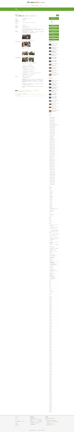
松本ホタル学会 (51, 267)
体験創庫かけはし (52, 275)
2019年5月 (50, 380)
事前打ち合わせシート (53, 21)
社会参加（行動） (52, 214)
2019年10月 (50, 374)
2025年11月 (50, 307)
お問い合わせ (17, 424)
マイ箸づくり (19, 95)
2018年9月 (50, 386)
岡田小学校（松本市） (52, 139)
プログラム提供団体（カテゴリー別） (19, 421)
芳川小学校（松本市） (52, 154)
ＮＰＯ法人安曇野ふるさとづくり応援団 (54, 232)
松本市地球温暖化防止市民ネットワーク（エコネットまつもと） (24, 91)
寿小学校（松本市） (52, 138)
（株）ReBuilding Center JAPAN (54, 227)
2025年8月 (50, 311)
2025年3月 (50, 317)
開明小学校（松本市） (52, 163)
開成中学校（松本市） (52, 165)
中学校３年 (51, 193)
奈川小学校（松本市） (52, 133)
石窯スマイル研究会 (52, 254)
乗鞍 (50, 287)
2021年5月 (50, 359)
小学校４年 (51, 202)
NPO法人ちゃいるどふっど (53, 235)
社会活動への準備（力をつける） (30, 90)
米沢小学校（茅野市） (52, 166)
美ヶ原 (50, 288)
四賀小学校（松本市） (52, 123)
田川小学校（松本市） (52, 178)
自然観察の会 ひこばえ (53, 249)
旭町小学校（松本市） (52, 144)
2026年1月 (50, 304)
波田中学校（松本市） (52, 169)
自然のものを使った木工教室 (55, 110)
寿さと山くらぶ (51, 272)
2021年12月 (50, 350)
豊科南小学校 (51, 157)
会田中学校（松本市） (52, 150)
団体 (37, 90)
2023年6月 (50, 338)
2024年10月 (50, 325)
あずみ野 (51, 290)
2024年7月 (50, 329)
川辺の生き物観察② (54, 57)
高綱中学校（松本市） (52, 160)
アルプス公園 (51, 291)
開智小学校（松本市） (52, 162)
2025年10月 (50, 308)
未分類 (50, 294)
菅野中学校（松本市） (52, 153)
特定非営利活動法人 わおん (53, 270)
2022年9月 (50, 341)
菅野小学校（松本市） (52, 151)
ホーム (16, 418)
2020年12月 (50, 362)
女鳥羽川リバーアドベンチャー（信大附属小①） (36, 421)
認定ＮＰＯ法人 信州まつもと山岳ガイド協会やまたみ (54, 239)
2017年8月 (50, 398)
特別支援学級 (51, 196)
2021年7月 (50, 356)
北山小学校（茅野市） (52, 129)
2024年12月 (50, 322)
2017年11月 (50, 395)
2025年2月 (50, 319)
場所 (49, 281)
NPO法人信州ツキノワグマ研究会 (54, 248)
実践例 (36, 90)
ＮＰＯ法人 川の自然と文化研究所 (54, 230)
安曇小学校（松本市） (52, 142)
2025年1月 (50, 320)
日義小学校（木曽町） (52, 145)
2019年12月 (50, 371)
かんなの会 (51, 240)
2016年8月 (50, 410)
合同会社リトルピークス (53, 269)
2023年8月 (50, 335)
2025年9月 (50, 310)
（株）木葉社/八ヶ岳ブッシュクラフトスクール (54, 225)
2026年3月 (50, 301)
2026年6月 (50, 299)
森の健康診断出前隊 (52, 276)
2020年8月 (50, 368)
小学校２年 (51, 205)
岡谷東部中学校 (51, 136)
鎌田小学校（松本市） (52, 159)
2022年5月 (50, 347)
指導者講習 (50, 187)
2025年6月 (50, 314)
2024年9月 (50, 326)
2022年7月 (50, 344)
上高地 (50, 293)
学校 (18, 90)
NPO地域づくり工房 (52, 273)
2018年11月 (50, 383)
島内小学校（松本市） (52, 135)
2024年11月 (50, 323)
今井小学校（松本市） (52, 172)
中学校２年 (51, 190)
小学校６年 (51, 199)
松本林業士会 (51, 260)
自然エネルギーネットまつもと (53, 251)
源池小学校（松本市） (52, 181)
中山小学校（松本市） (52, 175)
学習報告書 (51, 22)
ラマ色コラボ (51, 279)
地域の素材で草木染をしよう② (34, 418)
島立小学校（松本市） (52, 141)
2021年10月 (50, 353)
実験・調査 (25, 90)
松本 (50, 284)
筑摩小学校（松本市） (52, 168)
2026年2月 (50, 302)
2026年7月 (50, 298)
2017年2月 (50, 404)
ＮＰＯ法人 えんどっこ (53, 228)
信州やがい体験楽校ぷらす (53, 278)
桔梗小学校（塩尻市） (52, 117)
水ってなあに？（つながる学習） (22, 93)
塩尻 (50, 282)
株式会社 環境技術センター (53, 255)
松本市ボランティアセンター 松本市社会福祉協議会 (54, 262)
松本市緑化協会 (51, 266)
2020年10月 (50, 365)
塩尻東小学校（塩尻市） (53, 132)
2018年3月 (50, 392)
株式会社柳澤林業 (52, 257)
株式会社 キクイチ (52, 258)
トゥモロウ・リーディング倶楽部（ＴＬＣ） (54, 245)
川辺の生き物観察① (54, 60)
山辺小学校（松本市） (52, 184)
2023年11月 (50, 332)
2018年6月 (50, 389)
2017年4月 (50, 401)
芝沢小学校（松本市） (21, 90)
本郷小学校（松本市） (52, 120)
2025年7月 (50, 313)
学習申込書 (51, 20)
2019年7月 (50, 377)
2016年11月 (50, 407)
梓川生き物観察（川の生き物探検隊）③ (51, 420)
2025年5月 (50, 316)
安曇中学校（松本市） (52, 147)
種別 (34, 90)
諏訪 (50, 285)
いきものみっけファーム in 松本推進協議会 (54, 242)
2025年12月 (50, 305)
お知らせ (50, 217)
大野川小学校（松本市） (53, 148)
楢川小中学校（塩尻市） (53, 126)
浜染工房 (51, 252)
